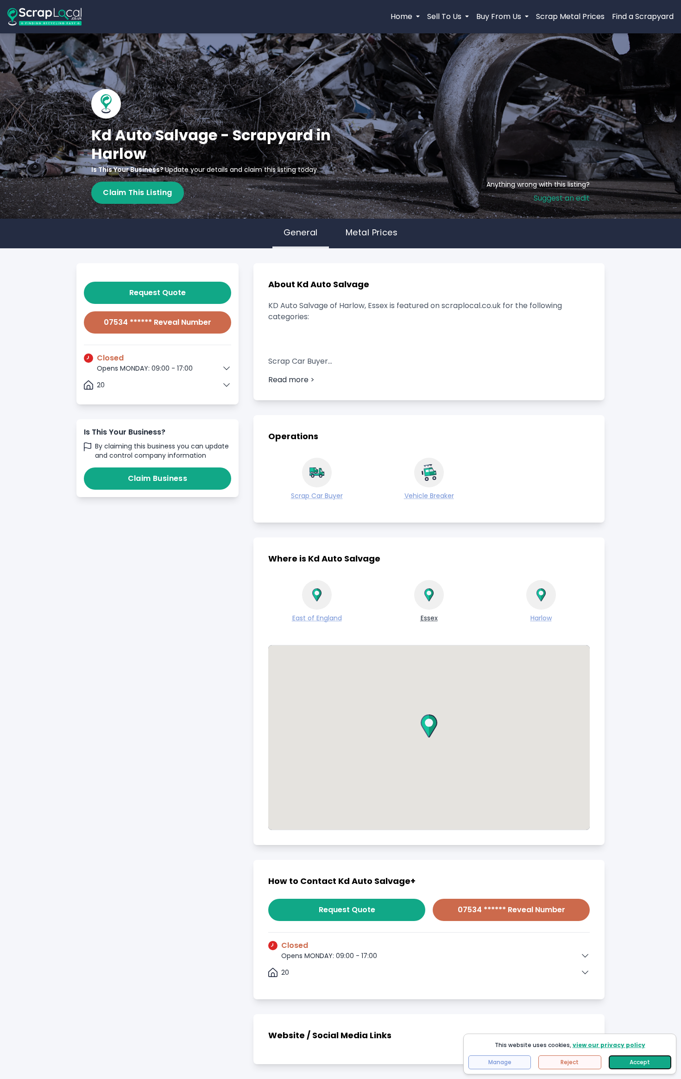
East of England (317, 618)
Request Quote (157, 292)
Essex (429, 618)
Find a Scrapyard (643, 16)
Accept (640, 1062)
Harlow (541, 618)
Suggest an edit (562, 198)
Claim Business (158, 478)
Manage (499, 1062)
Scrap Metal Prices (570, 16)
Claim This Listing (137, 192)
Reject (570, 1062)
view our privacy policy (609, 1045)
